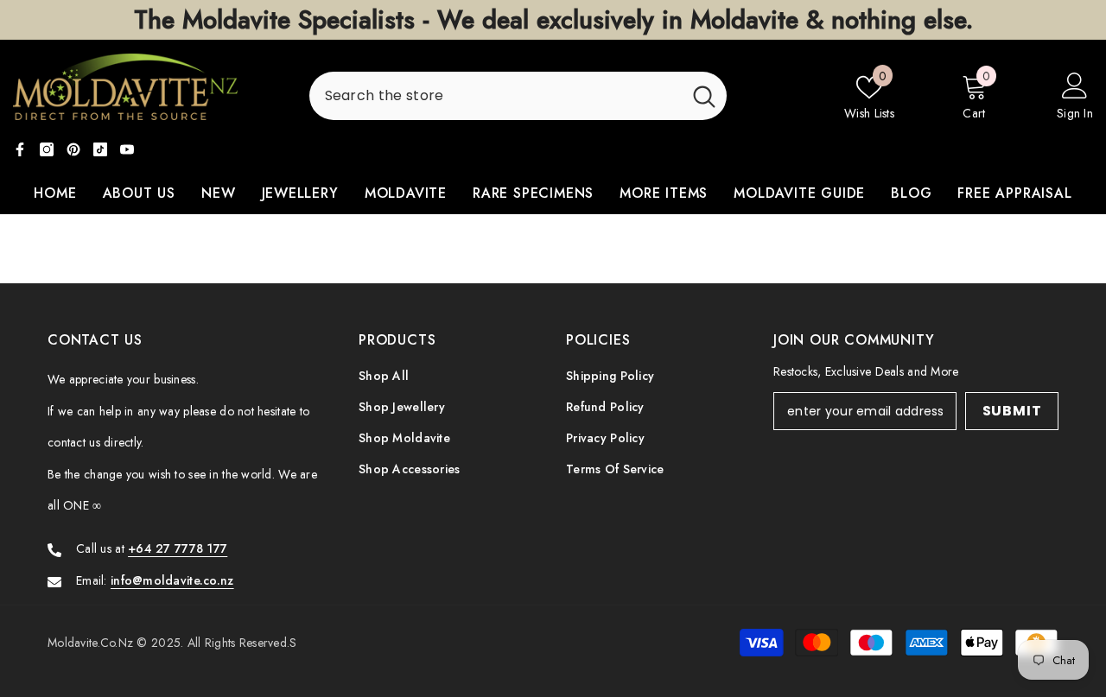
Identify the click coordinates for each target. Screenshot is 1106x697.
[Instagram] (47, 149)
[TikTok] (100, 149)
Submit (1012, 411)
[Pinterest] (73, 149)
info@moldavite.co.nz (172, 580)
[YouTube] (127, 149)
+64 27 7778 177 (177, 548)
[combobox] (495, 96)
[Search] (518, 96)
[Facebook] (20, 149)
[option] (553, 20)
